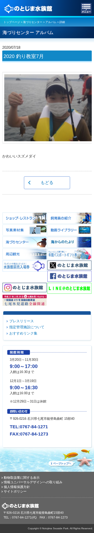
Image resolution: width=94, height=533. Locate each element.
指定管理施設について (26, 327)
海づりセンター (32, 22)
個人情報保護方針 (17, 487)
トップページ (12, 22)
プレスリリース (21, 321)
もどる (47, 182)
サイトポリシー (15, 491)
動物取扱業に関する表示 (22, 478)
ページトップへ (70, 457)
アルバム (50, 22)
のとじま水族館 (29, 8)
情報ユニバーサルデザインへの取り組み (33, 482)
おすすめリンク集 (23, 333)
